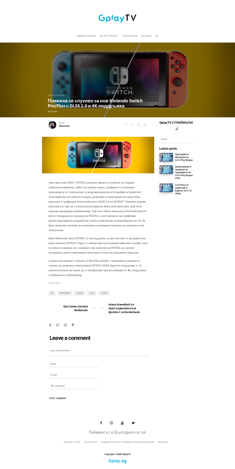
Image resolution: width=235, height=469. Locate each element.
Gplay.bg (146, 36)
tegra (104, 293)
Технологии (129, 36)
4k (52, 293)
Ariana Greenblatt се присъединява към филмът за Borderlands (124, 308)
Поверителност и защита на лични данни (127, 442)
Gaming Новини (86, 36)
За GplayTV (90, 442)
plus (91, 293)
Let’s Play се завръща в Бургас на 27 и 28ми (183, 189)
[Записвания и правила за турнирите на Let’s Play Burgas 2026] (166, 169)
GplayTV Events (109, 36)
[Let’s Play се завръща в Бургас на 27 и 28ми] (166, 187)
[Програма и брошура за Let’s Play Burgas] (166, 157)
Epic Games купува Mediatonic (75, 308)
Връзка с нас (72, 442)
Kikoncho (64, 126)
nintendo (65, 293)
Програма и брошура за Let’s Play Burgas (184, 157)
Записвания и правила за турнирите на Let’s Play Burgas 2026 (184, 172)
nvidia (79, 293)
